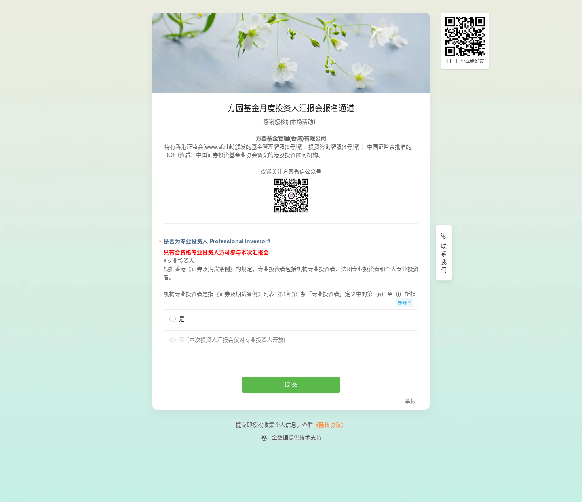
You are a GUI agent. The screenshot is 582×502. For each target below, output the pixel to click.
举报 (410, 401)
